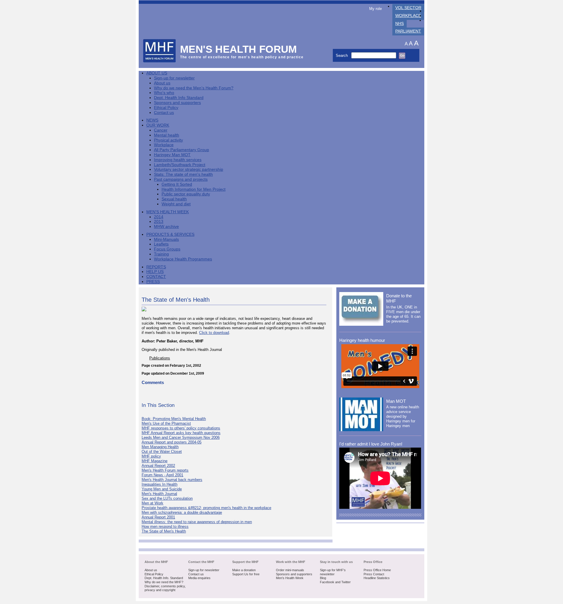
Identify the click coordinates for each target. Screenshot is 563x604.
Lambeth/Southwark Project (179, 165)
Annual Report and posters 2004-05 (171, 442)
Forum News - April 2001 (162, 475)
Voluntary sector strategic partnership (188, 169)
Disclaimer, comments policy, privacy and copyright (165, 588)
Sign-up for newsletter (174, 78)
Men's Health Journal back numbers (172, 479)
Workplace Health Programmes (183, 259)
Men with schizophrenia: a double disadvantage (182, 512)
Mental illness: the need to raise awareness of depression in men (197, 522)
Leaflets (161, 244)
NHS (399, 23)
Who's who (164, 93)
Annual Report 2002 (158, 465)
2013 (158, 221)
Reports (156, 267)
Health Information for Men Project (193, 189)
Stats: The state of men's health (183, 174)
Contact (156, 276)
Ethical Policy (166, 107)
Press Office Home (377, 570)
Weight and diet (176, 204)
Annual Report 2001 (158, 517)
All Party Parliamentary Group (181, 150)
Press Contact (374, 574)
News (152, 120)
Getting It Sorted (177, 184)
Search (342, 55)
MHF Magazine (154, 461)
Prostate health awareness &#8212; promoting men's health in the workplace (206, 508)
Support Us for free (246, 574)
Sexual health (174, 199)
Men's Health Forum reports (165, 470)
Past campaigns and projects (181, 179)
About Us (156, 73)
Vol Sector (408, 8)
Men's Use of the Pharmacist (166, 423)
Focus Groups (167, 249)
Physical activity (168, 140)
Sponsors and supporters (177, 102)
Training (161, 254)
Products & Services (170, 234)
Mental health (166, 135)
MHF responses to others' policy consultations (181, 428)
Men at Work (152, 503)
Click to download (214, 332)
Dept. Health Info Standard (179, 97)
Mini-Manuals (166, 239)
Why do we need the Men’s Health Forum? (193, 88)
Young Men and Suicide (162, 489)
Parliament (408, 31)
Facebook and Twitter (335, 582)
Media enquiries (199, 578)
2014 (158, 217)
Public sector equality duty (186, 194)
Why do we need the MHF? (164, 582)
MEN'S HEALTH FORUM (238, 49)
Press (153, 281)
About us (162, 83)
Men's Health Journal (159, 494)
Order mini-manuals (290, 570)
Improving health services (177, 160)
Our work (157, 125)
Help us (155, 271)
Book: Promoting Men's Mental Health (174, 419)
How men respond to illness (165, 526)
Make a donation (244, 570)
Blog (323, 578)
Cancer (160, 130)
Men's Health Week (167, 212)
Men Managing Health (160, 447)
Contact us (164, 112)
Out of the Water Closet (162, 451)
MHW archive (166, 226)
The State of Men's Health (164, 531)
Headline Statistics (377, 578)
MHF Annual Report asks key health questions (181, 433)
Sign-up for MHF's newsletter (333, 572)
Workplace (408, 15)
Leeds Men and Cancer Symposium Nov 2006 (181, 437)
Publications (159, 358)
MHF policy (151, 456)
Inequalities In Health (159, 484)
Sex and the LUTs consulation (167, 498)
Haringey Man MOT (172, 155)
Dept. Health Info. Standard (164, 578)
